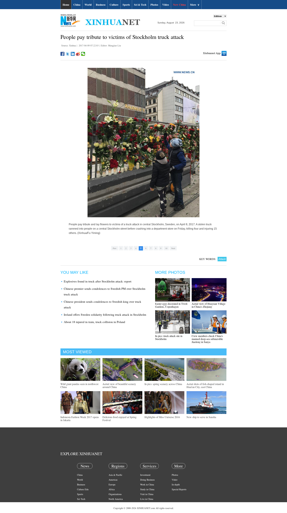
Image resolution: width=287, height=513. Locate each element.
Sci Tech (81, 499)
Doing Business (147, 479)
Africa (112, 489)
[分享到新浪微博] (78, 54)
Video (165, 4)
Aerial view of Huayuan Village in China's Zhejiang (208, 305)
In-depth (176, 484)
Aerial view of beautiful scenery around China (119, 385)
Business (100, 4)
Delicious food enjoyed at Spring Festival (119, 418)
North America (116, 499)
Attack (222, 259)
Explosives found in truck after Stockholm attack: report (97, 281)
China (76, 4)
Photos (154, 4)
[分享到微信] (83, 54)
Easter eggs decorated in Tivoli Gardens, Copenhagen (171, 305)
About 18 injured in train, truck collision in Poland (94, 322)
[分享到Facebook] (62, 54)
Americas (113, 479)
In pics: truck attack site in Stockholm (168, 337)
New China (179, 4)
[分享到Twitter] (68, 54)
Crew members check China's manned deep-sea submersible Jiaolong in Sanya (207, 339)
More (194, 4)
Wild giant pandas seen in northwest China (79, 385)
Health (80, 503)
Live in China (146, 499)
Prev (114, 248)
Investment (145, 474)
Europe (112, 484)
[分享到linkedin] (73, 54)
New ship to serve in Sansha (201, 417)
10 (166, 248)
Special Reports (179, 489)
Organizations (115, 494)
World (88, 4)
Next (173, 248)
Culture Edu (83, 489)
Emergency (145, 503)
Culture (114, 4)
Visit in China (146, 494)
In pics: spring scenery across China (163, 384)
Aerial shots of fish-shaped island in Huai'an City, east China (205, 385)
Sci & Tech (140, 4)
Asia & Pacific (115, 474)
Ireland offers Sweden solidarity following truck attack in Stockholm (105, 315)
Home (66, 4)
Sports (126, 4)
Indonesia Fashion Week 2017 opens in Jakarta (79, 418)
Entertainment (83, 508)
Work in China (147, 484)
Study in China (147, 489)
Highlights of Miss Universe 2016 (162, 417)
